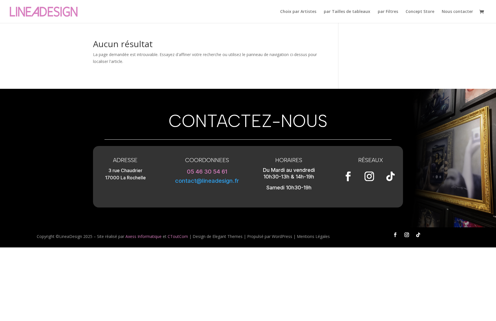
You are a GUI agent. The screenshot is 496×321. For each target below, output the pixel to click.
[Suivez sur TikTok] (390, 176)
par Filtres (388, 11)
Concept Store (420, 11)
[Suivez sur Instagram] (369, 176)
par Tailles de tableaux (347, 11)
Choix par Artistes (298, 11)
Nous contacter (457, 11)
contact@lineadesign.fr (207, 180)
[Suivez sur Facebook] (348, 176)
